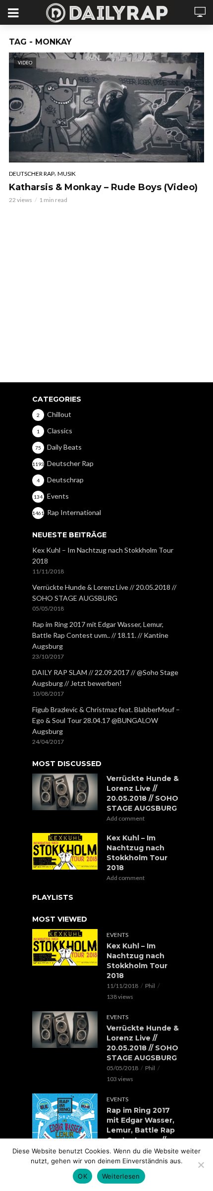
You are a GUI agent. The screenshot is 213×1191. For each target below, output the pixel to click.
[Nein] (201, 1165)
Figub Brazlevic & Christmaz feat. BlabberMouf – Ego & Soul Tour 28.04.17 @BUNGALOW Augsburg (106, 720)
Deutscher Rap (31, 173)
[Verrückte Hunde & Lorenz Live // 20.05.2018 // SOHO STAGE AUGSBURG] (65, 792)
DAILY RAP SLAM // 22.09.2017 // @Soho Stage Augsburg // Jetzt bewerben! (105, 677)
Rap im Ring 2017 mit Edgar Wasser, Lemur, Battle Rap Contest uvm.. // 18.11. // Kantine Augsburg (100, 635)
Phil (150, 985)
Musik (66, 173)
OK (82, 1176)
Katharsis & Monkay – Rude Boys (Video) (103, 187)
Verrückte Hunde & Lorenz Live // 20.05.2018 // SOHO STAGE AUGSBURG (104, 592)
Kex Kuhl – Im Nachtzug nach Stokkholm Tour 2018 (102, 555)
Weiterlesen (121, 1176)
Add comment (125, 818)
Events (117, 934)
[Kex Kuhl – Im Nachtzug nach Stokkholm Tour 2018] (65, 851)
